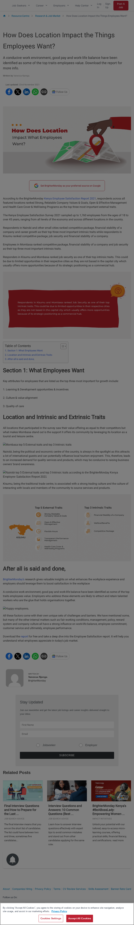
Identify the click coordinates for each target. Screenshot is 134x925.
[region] (67, 914)
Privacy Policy (59, 911)
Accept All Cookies (79, 918)
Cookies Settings (50, 918)
